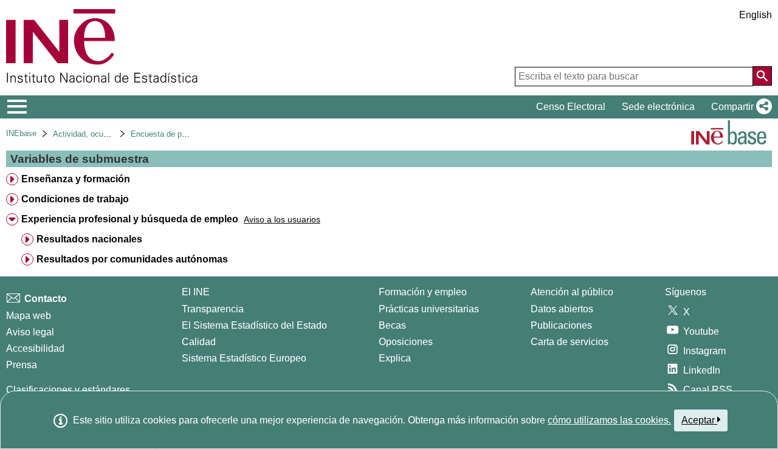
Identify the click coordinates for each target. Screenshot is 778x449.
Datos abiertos (562, 309)
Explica (395, 358)
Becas (392, 325)
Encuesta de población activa (183, 134)
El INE (196, 292)
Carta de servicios (569, 342)
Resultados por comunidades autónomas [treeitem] (132, 259)
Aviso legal (30, 332)
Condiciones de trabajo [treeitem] (75, 199)
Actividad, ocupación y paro (102, 134)
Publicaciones (561, 325)
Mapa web (28, 315)
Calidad (199, 342)
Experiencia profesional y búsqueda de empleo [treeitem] (129, 219)
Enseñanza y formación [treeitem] (75, 179)
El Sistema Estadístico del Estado (254, 325)
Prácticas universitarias (429, 309)
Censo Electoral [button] (570, 106)
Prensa (21, 365)
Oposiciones (406, 342)
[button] (739, 107)
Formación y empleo (423, 292)
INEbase (21, 133)
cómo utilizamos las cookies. (609, 420)
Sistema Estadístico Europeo (244, 358)
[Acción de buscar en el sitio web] (762, 76)
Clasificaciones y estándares (68, 390)
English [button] (755, 15)
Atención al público (572, 292)
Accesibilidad (35, 348)
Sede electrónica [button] (658, 106)
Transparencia (213, 309)
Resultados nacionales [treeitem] (89, 239)
